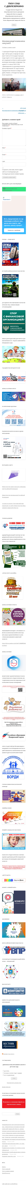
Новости (9, 97)
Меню (14, 24)
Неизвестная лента (8, 1054)
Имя (4, 148)
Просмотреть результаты (14, 1083)
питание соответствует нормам (13, 1073)
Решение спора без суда (9, 1156)
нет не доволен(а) (9, 1075)
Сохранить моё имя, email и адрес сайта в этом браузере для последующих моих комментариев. (13, 172)
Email (4, 154)
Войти (4, 1167)
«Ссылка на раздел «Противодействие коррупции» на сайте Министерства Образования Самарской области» (14, 506)
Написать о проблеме (14, 230)
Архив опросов (6, 1087)
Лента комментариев (8, 1171)
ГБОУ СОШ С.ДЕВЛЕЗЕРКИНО (14, 5)
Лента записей (6, 1169)
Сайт (3, 161)
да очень (6, 1071)
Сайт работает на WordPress (9, 1184)
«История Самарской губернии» (22, 110)
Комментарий (7, 128)
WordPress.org (6, 1173)
